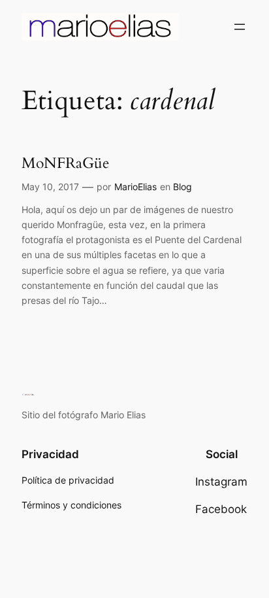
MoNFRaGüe (65, 163)
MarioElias (135, 186)
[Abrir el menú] (239, 27)
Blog (182, 186)
